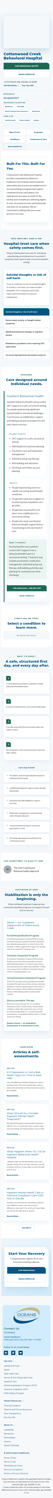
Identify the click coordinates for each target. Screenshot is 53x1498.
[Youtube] (21, 1353)
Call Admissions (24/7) (26, 66)
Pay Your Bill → (29, 85)
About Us (9, 1425)
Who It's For (14, 132)
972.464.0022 (9, 1332)
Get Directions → (11, 85)
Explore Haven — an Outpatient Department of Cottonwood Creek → (24, 1024)
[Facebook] (6, 1353)
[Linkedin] (13, 1353)
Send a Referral (27, 74)
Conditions (15, 139)
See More (26, 1228)
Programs (38, 132)
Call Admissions (26, 1270)
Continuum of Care (38, 139)
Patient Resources (14, 1401)
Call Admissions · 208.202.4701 (27, 588)
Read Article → (13, 1096)
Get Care (9, 1361)
